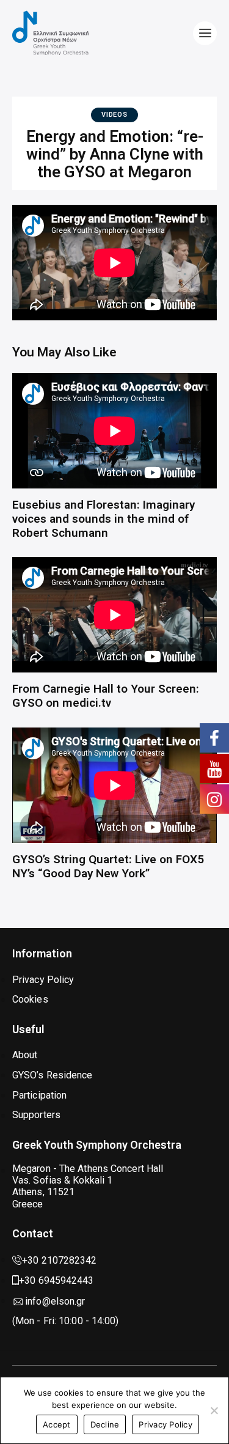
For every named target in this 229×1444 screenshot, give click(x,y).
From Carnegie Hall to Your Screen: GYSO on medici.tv (105, 696)
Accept (57, 1424)
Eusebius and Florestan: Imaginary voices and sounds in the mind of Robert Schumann (103, 519)
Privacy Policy (165, 1424)
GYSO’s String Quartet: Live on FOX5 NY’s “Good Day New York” (108, 866)
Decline (105, 1424)
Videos (114, 115)
